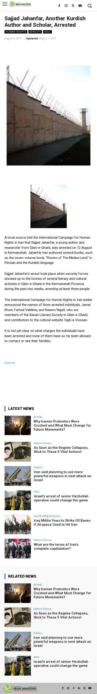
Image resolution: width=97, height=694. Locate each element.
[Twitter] (72, 5)
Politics (38, 467)
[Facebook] (59, 5)
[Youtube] (79, 5)
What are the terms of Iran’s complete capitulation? (56, 547)
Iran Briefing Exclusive (47, 516)
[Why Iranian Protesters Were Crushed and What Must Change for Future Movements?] (18, 425)
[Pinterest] (73, 688)
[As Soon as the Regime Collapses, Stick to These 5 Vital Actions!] (18, 452)
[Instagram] (66, 5)
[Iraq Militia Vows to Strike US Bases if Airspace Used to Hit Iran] (18, 524)
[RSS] (79, 688)
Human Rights (16, 31)
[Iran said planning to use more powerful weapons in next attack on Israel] (18, 476)
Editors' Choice (43, 443)
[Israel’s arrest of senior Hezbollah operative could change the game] (18, 500)
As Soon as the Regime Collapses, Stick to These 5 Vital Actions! (61, 450)
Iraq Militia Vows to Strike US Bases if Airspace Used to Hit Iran (62, 522)
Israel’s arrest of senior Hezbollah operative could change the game (61, 498)
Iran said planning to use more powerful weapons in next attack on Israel (62, 476)
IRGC (47, 31)
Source (10, 363)
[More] (63, 44)
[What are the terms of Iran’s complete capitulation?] (18, 548)
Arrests (35, 31)
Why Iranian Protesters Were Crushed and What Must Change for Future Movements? (62, 425)
